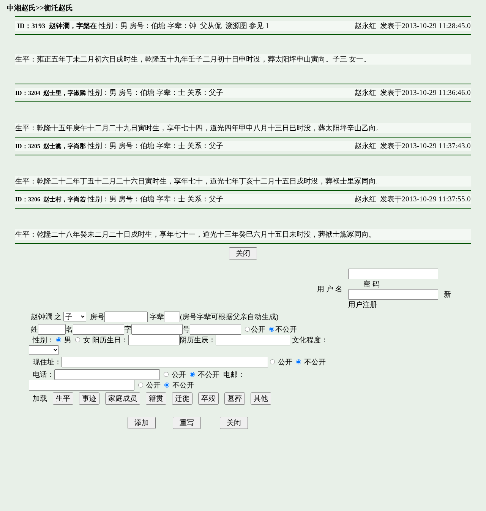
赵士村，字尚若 (64, 199)
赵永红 (365, 26)
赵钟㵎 (41, 317)
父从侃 (211, 26)
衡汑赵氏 (58, 8)
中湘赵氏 (21, 8)
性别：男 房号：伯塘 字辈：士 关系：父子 (154, 93)
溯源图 (236, 26)
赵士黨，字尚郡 (64, 146)
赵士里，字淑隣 (64, 93)
